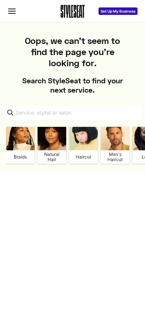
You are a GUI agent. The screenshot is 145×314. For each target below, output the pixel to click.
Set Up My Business (118, 11)
